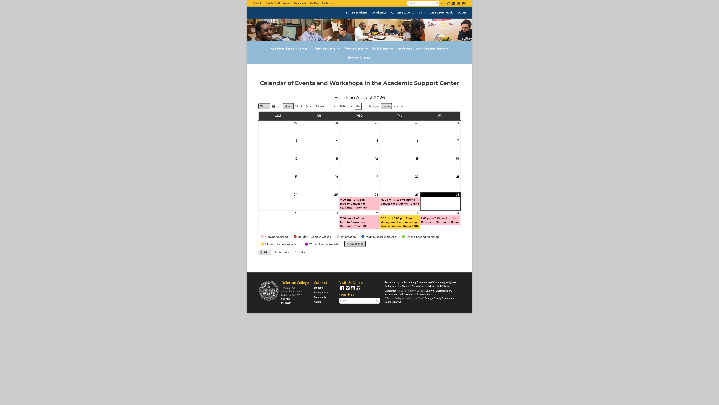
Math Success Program (432, 48)
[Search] (437, 3)
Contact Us (328, 3)
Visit (422, 12)
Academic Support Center (289, 48)
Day (308, 106)
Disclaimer (390, 290)
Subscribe (280, 252)
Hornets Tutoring (359, 57)
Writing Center (355, 48)
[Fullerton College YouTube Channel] (358, 289)
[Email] (453, 4)
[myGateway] (448, 4)
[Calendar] (464, 4)
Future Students (357, 12)
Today (386, 106)
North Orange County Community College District (419, 300)
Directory (286, 302)
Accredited (390, 282)
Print (264, 253)
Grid (264, 107)
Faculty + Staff (321, 292)
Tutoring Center (326, 48)
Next (396, 106)
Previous (373, 106)
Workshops (405, 48)
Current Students (402, 12)
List (276, 107)
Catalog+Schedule (441, 12)
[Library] (458, 4)
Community (300, 3)
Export (299, 252)
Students (257, 3)
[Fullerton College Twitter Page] (347, 289)
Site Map (314, 3)
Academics (379, 12)
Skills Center (381, 48)
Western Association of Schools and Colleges (426, 286)
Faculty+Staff (273, 3)
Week (299, 106)
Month (288, 106)
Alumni (287, 3)
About (462, 12)
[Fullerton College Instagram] (352, 289)
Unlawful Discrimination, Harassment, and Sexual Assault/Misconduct (418, 292)
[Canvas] (443, 4)
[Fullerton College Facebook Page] (341, 289)
